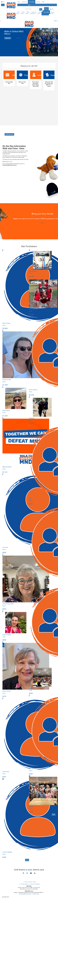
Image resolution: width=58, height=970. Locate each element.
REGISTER (7, 38)
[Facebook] (23, 873)
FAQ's (28, 12)
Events (40, 12)
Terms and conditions (35, 884)
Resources (34, 12)
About (23, 12)
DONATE (18, 38)
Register (42, 223)
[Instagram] (27, 873)
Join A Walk (46, 12)
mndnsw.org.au (35, 894)
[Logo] (11, 5)
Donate (52, 12)
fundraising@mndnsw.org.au (25, 894)
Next (27, 860)
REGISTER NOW (9, 134)
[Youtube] (31, 873)
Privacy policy (24, 884)
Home (18, 12)
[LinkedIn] (34, 873)
